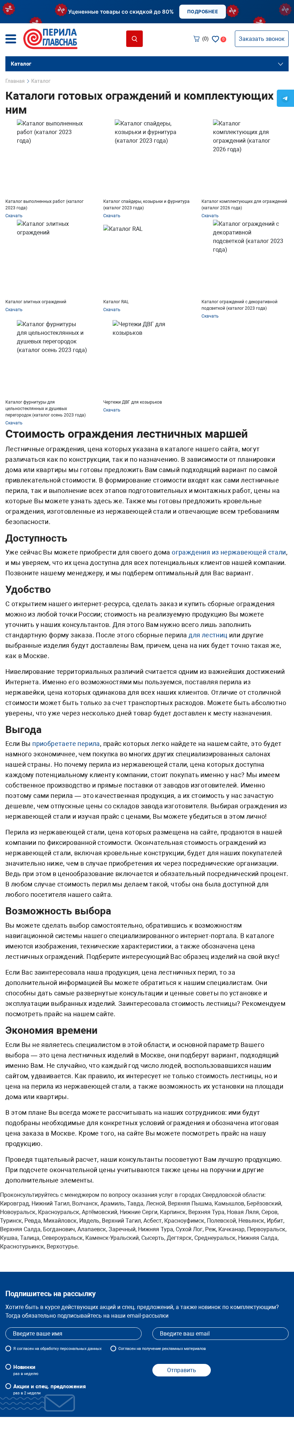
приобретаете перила (66, 743)
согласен (25, 1348)
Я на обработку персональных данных (57, 1348)
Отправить (181, 1370)
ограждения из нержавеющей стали (229, 552)
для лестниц (208, 635)
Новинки (25, 1370)
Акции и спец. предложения (49, 1389)
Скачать (14, 215)
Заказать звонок (262, 38)
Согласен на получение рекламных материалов (162, 1348)
